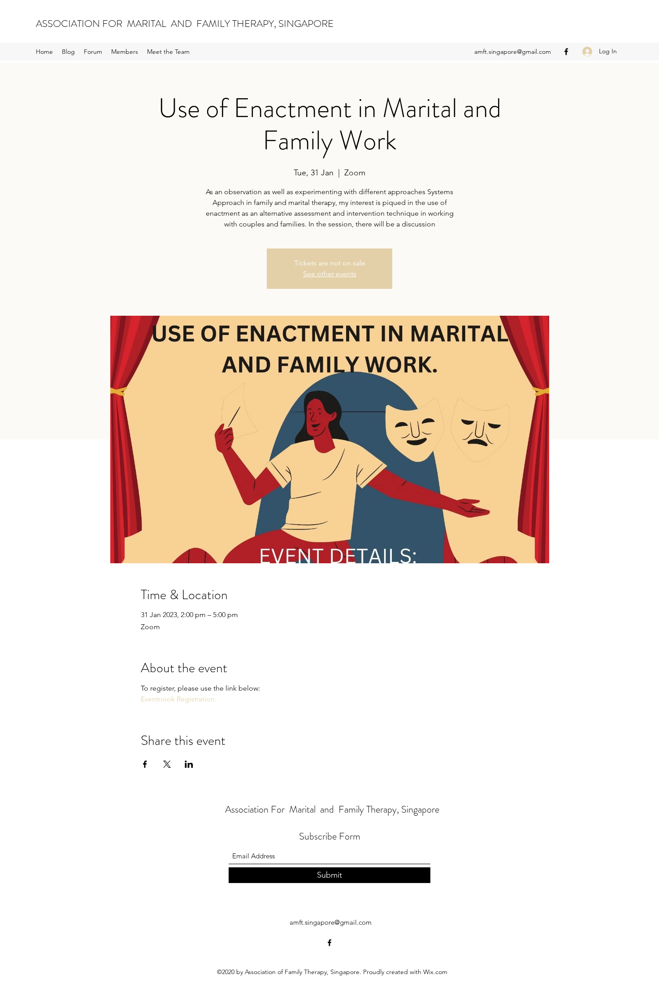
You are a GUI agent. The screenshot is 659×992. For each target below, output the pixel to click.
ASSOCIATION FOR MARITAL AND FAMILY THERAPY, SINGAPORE (185, 23)
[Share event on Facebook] (145, 764)
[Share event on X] (167, 764)
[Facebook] (566, 51)
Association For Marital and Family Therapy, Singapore (332, 809)
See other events (329, 274)
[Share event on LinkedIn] (189, 764)
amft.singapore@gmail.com (512, 52)
